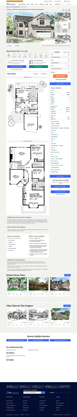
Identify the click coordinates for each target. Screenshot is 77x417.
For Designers (42, 407)
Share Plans (44, 73)
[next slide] (70, 287)
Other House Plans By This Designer (16, 340)
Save (63, 10)
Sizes (36, 4)
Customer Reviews (59, 405)
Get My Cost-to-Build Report (16, 66)
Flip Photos (17, 45)
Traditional (58, 123)
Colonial (52, 123)
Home (7, 6)
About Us (57, 400)
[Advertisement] (38, 373)
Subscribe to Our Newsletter (30, 390)
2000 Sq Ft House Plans (38, 340)
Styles (32, 4)
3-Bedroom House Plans (59, 340)
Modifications (41, 403)
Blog (51, 4)
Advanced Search (22, 4)
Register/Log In (26, 407)
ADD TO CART (60, 76)
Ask (66, 10)
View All (66, 305)
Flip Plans (36, 73)
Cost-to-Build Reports (43, 405)
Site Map (27, 414)
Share (69, 10)
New (28, 4)
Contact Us (25, 403)
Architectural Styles (9, 407)
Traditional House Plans (33, 350)
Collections (41, 4)
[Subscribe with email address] (43, 392)
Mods (47, 4)
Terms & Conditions (9, 414)
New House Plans (9, 403)
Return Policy (25, 405)
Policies (43, 262)
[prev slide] (6, 287)
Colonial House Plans (15, 6)
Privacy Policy (16, 414)
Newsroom (58, 407)
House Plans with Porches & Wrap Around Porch (16, 356)
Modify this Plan (38, 66)
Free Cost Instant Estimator (60, 191)
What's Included (42, 400)
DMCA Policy (22, 414)
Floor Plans (9, 45)
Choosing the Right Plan (10, 405)
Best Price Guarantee (60, 403)
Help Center (25, 400)
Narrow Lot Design (59, 158)
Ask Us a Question (60, 83)
